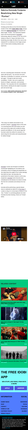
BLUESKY (24, 411)
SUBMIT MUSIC (5, 402)
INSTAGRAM (23, 402)
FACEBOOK (24, 408)
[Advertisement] (14, 59)
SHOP (2, 404)
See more (8, 427)
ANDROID (20, 388)
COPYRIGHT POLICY (6, 411)
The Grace (21, 189)
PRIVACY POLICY (5, 413)
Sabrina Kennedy (11, 30)
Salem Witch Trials (17, 28)
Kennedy (19, 34)
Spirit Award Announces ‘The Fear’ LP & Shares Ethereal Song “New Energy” (14, 91)
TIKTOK (25, 404)
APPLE (7, 388)
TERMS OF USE (5, 408)
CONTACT (3, 406)
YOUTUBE (24, 406)
